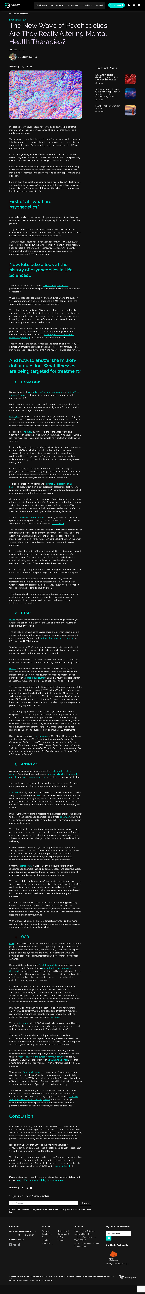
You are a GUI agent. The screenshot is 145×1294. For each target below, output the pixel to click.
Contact (99, 5)
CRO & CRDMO (80, 1240)
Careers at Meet (80, 1246)
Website (127, 1277)
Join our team (73, 5)
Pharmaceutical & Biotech (84, 1231)
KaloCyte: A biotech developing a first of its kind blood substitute (106, 77)
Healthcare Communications (85, 1237)
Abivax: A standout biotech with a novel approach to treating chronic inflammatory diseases (108, 93)
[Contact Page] (134, 5)
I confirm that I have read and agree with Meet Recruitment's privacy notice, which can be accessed (50, 1210)
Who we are (56, 5)
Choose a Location (26, 1235)
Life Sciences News (18, 20)
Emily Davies (29, 56)
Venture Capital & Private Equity (86, 1243)
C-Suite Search (63, 1231)
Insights (86, 5)
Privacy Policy (23, 1280)
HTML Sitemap (47, 1280)
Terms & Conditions (35, 1280)
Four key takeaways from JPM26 (107, 107)
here (11, 1212)
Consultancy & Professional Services (63, 1237)
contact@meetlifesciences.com (22, 1231)
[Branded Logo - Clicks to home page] (10, 5)
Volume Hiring (47, 1243)
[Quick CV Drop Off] (129, 5)
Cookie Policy (13, 1280)
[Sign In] (139, 5)
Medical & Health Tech (83, 1234)
